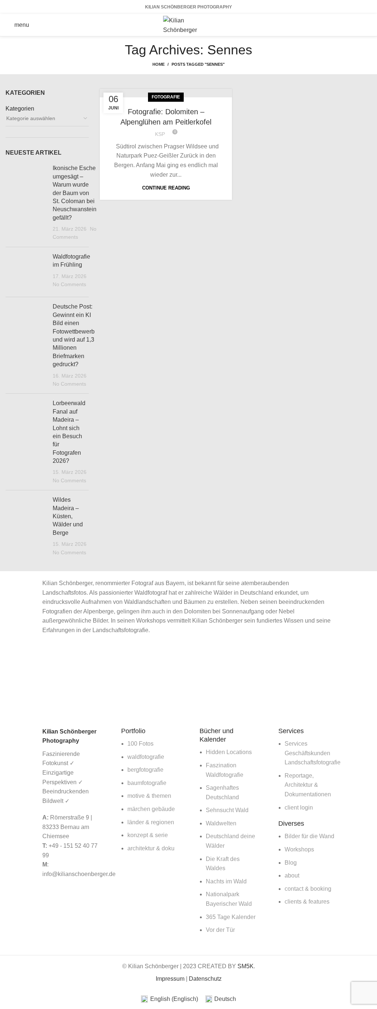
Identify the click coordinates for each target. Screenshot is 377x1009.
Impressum (170, 979)
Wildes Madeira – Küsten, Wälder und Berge (68, 516)
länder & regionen (150, 822)
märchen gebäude (151, 809)
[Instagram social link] (357, 24)
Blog (291, 863)
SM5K (245, 966)
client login (299, 807)
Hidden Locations (229, 752)
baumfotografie (146, 783)
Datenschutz (205, 979)
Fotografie (166, 97)
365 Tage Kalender (231, 917)
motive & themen (149, 796)
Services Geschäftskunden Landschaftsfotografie (313, 752)
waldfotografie (145, 757)
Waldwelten (221, 823)
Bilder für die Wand (309, 836)
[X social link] (347, 24)
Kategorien (20, 108)
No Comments (69, 284)
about (292, 875)
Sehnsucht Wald (227, 810)
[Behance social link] (366, 24)
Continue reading (166, 187)
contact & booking (308, 889)
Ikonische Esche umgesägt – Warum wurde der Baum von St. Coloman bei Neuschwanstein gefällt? (74, 192)
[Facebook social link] (338, 24)
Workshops (299, 849)
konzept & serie (147, 835)
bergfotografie (145, 770)
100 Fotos (140, 743)
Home (158, 64)
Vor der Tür (220, 930)
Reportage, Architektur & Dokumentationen (308, 784)
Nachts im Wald (226, 881)
